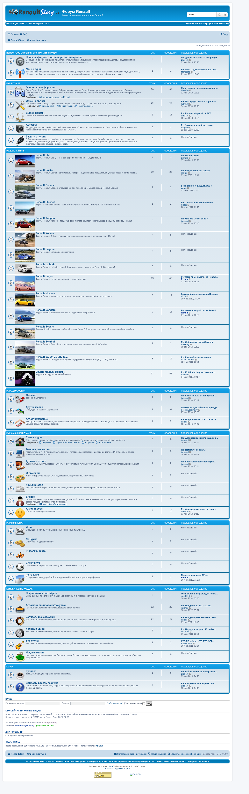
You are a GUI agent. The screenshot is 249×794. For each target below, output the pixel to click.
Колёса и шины (35, 628)
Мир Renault (13, 83)
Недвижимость (35, 652)
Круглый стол (34, 484)
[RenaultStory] (34, 11)
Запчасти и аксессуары (40, 616)
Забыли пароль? (115, 703)
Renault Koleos (45, 233)
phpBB (111, 766)
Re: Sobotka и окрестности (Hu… (198, 461)
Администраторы (24, 725)
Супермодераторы (44, 725)
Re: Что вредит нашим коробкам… (199, 101)
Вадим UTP (186, 643)
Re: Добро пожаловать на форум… (200, 57)
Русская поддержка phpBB (117, 768)
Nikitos (184, 422)
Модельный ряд (15, 151)
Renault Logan (44, 276)
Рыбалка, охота (36, 550)
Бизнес (30, 496)
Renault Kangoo (45, 218)
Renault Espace (45, 185)
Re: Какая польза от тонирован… (199, 395)
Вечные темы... (66, 106)
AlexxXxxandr (187, 359)
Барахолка (32, 640)
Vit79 (183, 296)
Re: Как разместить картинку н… (198, 683)
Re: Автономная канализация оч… (199, 438)
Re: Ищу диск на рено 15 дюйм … (199, 629)
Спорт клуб (33, 562)
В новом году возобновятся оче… (199, 69)
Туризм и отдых (36, 461)
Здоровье (89, 442)
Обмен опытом (35, 100)
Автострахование (37, 418)
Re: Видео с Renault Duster (195, 170)
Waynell (185, 104)
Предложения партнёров (41, 593)
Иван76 (185, 60)
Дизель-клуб (48, 106)
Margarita (185, 72)
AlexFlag (185, 344)
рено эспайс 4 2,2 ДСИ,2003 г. (196, 186)
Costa (184, 205)
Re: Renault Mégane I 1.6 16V (196, 113)
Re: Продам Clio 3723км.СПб (196, 605)
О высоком (33, 473)
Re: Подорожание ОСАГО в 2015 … (199, 419)
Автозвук (31, 124)
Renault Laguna (45, 249)
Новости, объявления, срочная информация (31, 53)
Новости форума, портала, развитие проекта (54, 57)
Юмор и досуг (34, 508)
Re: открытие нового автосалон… (199, 88)
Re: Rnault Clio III (190, 155)
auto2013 (185, 596)
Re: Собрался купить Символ (197, 342)
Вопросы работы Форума (42, 682)
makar (184, 173)
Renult (184, 279)
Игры (29, 527)
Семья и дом (34, 437)
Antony (184, 374)
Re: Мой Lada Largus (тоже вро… (198, 372)
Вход (8, 699)
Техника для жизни (38, 449)
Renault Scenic (45, 326)
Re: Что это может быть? (194, 218)
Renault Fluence (45, 202)
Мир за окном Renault (18, 433)
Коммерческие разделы (19, 589)
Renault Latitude (45, 264)
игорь (184, 188)
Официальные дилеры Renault (55, 97)
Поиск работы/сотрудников (53, 504)
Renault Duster (44, 170)
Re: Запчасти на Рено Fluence (197, 202)
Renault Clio (43, 155)
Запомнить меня (133, 703)
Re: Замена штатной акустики (197, 125)
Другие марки (34, 407)
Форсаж (31, 395)
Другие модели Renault (50, 371)
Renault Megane (45, 293)
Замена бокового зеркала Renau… (199, 294)
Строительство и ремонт (68, 442)
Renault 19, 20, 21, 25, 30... (52, 356)
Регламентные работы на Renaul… (199, 277)
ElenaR (184, 158)
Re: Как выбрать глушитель (196, 357)
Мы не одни (33, 69)
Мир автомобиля (15, 391)
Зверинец (47, 442)
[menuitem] (23, 34)
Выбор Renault (35, 112)
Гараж (9, 667)
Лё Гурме (31, 539)
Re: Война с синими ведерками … (199, 671)
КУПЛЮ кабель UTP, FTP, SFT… (197, 641)
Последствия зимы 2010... (194, 575)
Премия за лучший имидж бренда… (200, 407)
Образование (104, 442)
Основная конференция (41, 87)
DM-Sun (185, 631)
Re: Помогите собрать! (193, 450)
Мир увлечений (14, 523)
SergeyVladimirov (189, 410)
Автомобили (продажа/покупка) (46, 605)
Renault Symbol (45, 341)
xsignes (185, 608)
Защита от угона (36, 136)
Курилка (31, 671)
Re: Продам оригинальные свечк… (200, 617)
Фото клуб (32, 574)
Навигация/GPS (85, 106)
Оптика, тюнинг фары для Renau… (199, 593)
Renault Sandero (46, 309)
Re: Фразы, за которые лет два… (198, 509)
